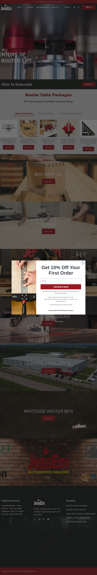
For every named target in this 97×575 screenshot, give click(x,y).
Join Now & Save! (61, 286)
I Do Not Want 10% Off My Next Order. (60, 310)
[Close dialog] (83, 263)
